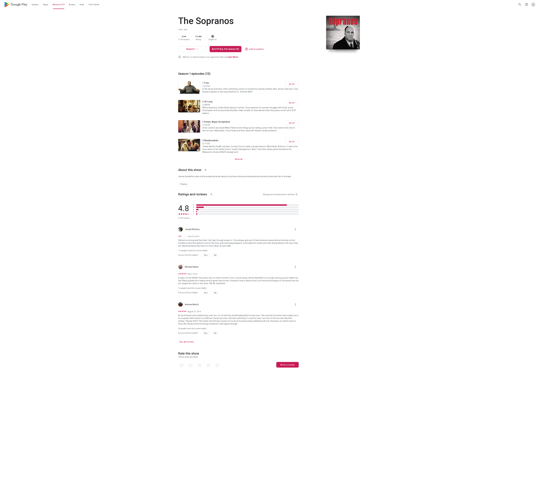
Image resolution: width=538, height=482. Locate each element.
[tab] (35, 4)
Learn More (232, 57)
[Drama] (183, 184)
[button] (205, 255)
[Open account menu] (533, 4)
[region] (234, 38)
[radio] (181, 365)
